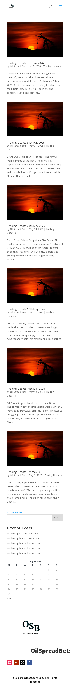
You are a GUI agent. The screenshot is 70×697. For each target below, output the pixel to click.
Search (57, 517)
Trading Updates (52, 66)
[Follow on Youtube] (16, 662)
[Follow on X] (22, 662)
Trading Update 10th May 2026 (26, 388)
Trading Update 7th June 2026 (25, 63)
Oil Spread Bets (18, 66)
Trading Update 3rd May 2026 (25, 472)
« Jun (9, 598)
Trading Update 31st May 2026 (26, 142)
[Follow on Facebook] (29, 662)
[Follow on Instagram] (9, 662)
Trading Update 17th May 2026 (26, 309)
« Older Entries (14, 512)
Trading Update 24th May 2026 (26, 226)
